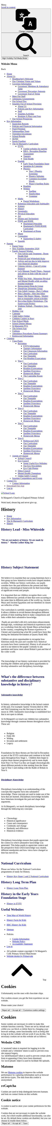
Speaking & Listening (32, 166)
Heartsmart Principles (32, 223)
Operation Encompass (21, 134)
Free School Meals (20, 321)
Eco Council (23, 461)
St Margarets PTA (20, 326)
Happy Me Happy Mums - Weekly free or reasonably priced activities (33, 297)
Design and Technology (28, 218)
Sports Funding (19, 141)
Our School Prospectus (22, 119)
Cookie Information (20, 939)
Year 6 (20, 438)
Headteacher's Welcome (22, 79)
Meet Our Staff (18, 96)
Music (20, 233)
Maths (20, 199)
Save (25, 1123)
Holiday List (17, 311)
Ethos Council (24, 471)
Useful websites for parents (35, 149)
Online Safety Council (27, 476)
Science (21, 206)
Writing (26, 189)
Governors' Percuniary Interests (31, 91)
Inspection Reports (20, 124)
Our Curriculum (30, 353)
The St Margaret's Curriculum (25, 144)
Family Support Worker (22, 251)
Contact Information (21, 483)
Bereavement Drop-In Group (30, 286)
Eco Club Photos (30, 468)
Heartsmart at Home (32, 231)
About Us (11, 76)
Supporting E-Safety (32, 238)
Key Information (14, 121)
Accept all (16, 1010)
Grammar (33, 196)
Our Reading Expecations (34, 358)
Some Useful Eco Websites (35, 463)
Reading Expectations (32, 368)
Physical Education (26, 213)
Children (10, 338)
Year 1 (20, 361)
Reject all (6, 1010)
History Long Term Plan (17, 888)
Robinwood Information (22, 336)
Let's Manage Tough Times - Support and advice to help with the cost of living (34, 273)
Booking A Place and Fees (29, 116)
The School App (19, 328)
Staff (20, 111)
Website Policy (18, 941)
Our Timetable (29, 356)
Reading (27, 186)
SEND (15, 139)
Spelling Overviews (32, 371)
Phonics (26, 169)
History (21, 209)
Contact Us (12, 481)
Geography (23, 211)
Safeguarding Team (20, 131)
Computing (23, 236)
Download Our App (15, 486)
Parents (10, 243)
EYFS (20, 146)
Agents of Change (20, 456)
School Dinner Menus (21, 323)
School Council (24, 458)
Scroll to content (8, 7)
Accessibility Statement (22, 944)
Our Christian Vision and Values (26, 81)
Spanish (21, 241)
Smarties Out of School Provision (26, 104)
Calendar (16, 313)
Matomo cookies (15, 1072)
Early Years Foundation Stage (36, 164)
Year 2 (20, 378)
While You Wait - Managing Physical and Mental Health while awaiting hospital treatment (34, 281)
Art (19, 216)
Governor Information (21, 84)
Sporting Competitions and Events (27, 478)
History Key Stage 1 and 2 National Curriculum (28, 876)
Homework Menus (31, 373)
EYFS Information (31, 346)
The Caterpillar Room (32, 376)
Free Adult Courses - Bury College (33, 291)
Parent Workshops (31, 201)
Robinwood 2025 (31, 441)
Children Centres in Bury (23, 318)
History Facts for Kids (16, 920)
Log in (9, 488)
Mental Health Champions (29, 473)
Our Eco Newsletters (32, 466)
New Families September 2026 (25, 248)
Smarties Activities (26, 114)
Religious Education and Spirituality (33, 204)
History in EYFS (14, 903)
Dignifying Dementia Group (30, 288)
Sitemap (10, 929)
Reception (22, 343)
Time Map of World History (19, 915)
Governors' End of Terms (29, 94)
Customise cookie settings (34, 1010)
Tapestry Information (32, 348)
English (21, 161)
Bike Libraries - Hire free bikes (31, 293)
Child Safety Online (21, 316)
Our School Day (19, 101)
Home (9, 74)
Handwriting (34, 194)
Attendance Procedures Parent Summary (30, 333)
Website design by (20, 956)
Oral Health (28, 159)
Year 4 (20, 408)
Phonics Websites (36, 176)
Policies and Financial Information (27, 126)
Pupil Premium (18, 129)
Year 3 (20, 393)
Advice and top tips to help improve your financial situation (33, 262)
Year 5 (20, 423)
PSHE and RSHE (25, 221)
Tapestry (27, 156)
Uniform (16, 331)
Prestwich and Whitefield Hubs (31, 258)
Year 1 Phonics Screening (35, 172)
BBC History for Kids (16, 925)
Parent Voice (17, 246)
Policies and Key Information (30, 109)
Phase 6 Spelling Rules (39, 184)
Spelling (32, 191)
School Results (18, 136)
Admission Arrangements (23, 99)
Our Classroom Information (35, 351)
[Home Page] (8, 493)
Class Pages (17, 341)
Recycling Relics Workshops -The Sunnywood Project (33, 302)
